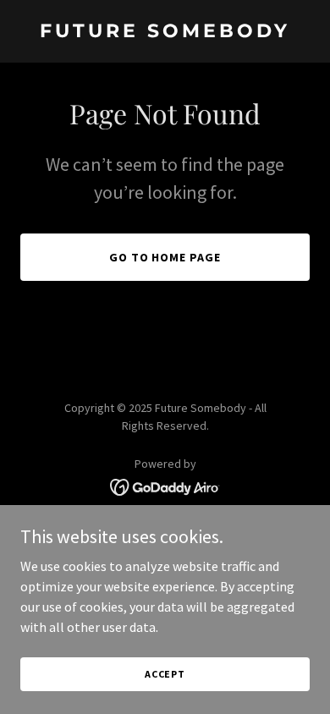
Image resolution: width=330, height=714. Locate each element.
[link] (165, 32)
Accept (165, 673)
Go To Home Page (165, 257)
